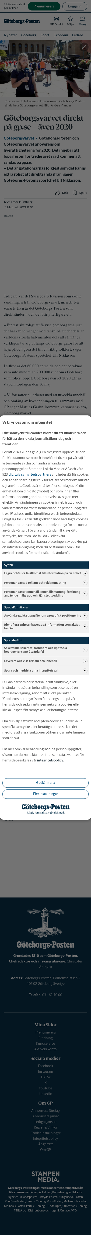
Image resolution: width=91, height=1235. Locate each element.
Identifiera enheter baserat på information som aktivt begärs (42, 626)
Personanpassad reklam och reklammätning (35, 583)
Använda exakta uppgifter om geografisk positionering (42, 616)
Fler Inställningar (45, 794)
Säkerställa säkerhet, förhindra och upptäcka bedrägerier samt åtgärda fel (35, 650)
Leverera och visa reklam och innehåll (30, 661)
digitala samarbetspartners (30, 474)
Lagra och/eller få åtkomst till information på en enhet (42, 573)
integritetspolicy (50, 760)
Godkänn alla (45, 783)
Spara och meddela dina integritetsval (31, 670)
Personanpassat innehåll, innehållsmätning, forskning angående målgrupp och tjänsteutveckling (42, 593)
